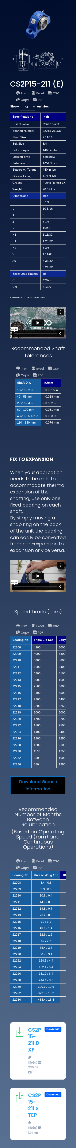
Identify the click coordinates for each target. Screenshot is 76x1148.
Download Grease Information (38, 785)
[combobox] (27, 106)
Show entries (29, 107)
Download (53, 1029)
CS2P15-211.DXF (34, 1039)
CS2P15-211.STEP (34, 1105)
